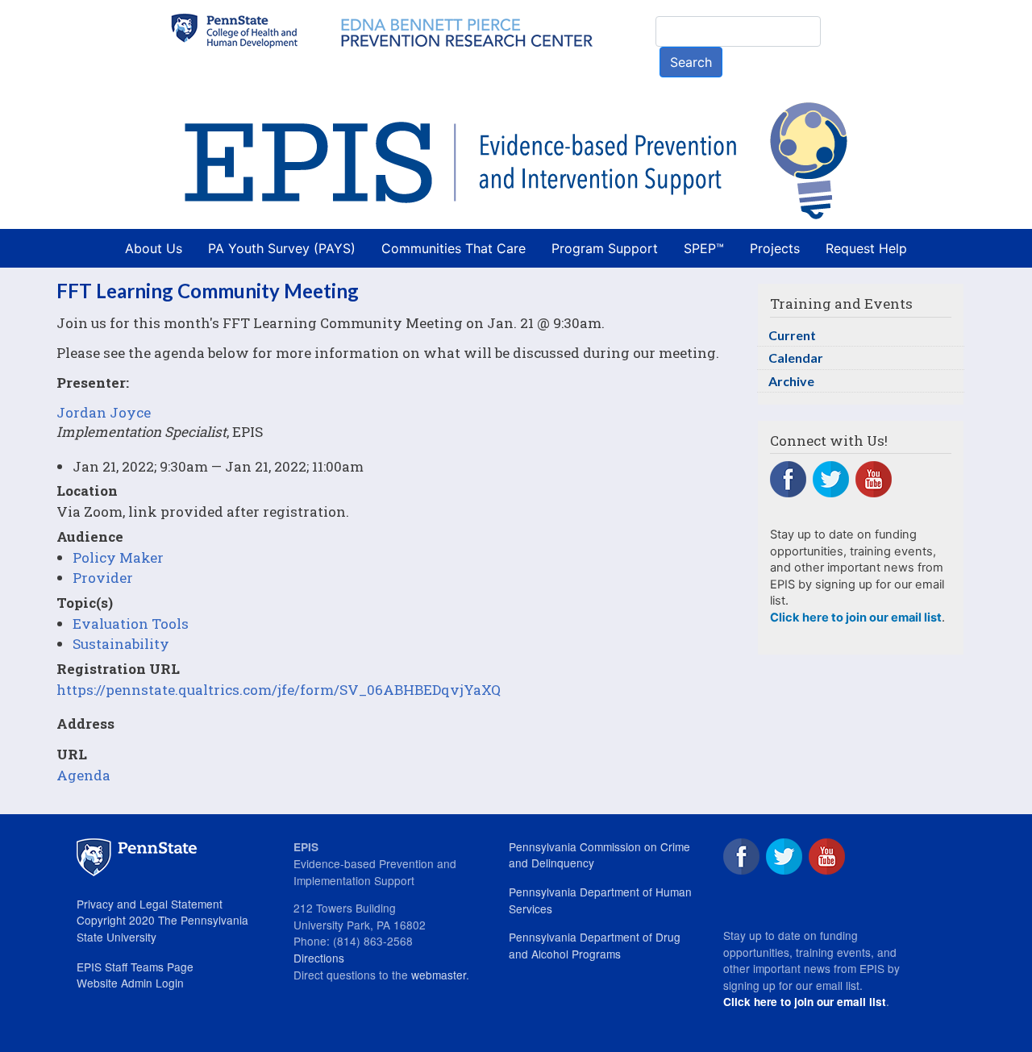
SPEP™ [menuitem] (704, 248)
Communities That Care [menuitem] (453, 248)
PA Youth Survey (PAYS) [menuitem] (282, 248)
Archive (791, 381)
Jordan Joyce (103, 412)
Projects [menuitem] (775, 248)
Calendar (795, 357)
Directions (318, 958)
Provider (103, 577)
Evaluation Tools (131, 623)
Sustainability (121, 643)
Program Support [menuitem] (604, 248)
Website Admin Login (130, 983)
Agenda (83, 775)
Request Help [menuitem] (866, 248)
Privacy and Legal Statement (150, 904)
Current (792, 335)
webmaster (438, 975)
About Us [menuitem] (153, 248)
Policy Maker (118, 557)
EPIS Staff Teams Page (135, 966)
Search (691, 62)
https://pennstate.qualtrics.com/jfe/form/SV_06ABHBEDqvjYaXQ (278, 689)
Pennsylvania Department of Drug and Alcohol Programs (594, 945)
